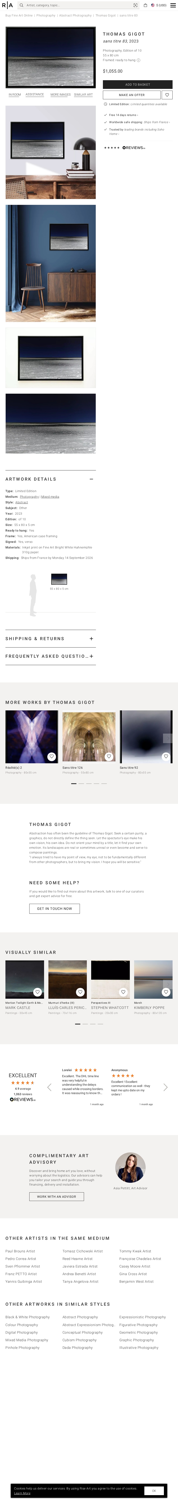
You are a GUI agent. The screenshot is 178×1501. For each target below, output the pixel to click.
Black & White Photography (27, 1317)
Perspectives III (100, 1002)
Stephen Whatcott (110, 1008)
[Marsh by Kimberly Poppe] (153, 979)
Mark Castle (17, 1008)
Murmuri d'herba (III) (61, 1002)
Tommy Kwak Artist (135, 1251)
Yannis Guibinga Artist (23, 1281)
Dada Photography (78, 1348)
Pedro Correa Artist (20, 1259)
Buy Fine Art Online (19, 15)
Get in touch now (54, 909)
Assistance (35, 94)
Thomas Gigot (106, 15)
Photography (46, 15)
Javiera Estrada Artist (80, 1266)
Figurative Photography (138, 1325)
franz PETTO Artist (21, 1274)
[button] (173, 5)
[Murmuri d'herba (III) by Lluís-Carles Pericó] (67, 979)
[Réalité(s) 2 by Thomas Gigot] (31, 736)
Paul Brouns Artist (20, 1251)
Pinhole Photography (22, 1348)
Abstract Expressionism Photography (93, 1325)
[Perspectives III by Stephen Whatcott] (110, 979)
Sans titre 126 (73, 767)
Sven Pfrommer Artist (22, 1266)
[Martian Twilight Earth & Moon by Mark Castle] (24, 979)
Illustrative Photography (138, 1348)
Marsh (138, 1002)
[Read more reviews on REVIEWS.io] (23, 1100)
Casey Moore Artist (134, 1266)
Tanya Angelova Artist (81, 1281)
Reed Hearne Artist (78, 1259)
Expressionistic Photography (142, 1317)
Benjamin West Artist (136, 1281)
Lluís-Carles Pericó (67, 1008)
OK (154, 1491)
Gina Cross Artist (133, 1274)
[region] (107, 1087)
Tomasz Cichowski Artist (83, 1251)
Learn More (22, 1493)
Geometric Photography (138, 1332)
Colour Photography (21, 1325)
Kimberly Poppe (149, 1008)
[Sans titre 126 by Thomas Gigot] (89, 736)
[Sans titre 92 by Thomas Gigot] (146, 736)
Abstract (21, 502)
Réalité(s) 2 (13, 767)
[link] (135, 5)
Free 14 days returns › (123, 115)
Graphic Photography (136, 1340)
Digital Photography (21, 1332)
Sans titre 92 (129, 767)
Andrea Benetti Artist (79, 1274)
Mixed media (50, 496)
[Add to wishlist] (167, 95)
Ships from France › (157, 122)
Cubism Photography (80, 1340)
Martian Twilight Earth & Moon (24, 1002)
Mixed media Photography (26, 1340)
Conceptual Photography (83, 1332)
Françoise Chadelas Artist (140, 1259)
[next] (168, 738)
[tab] (50, 479)
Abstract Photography (75, 15)
